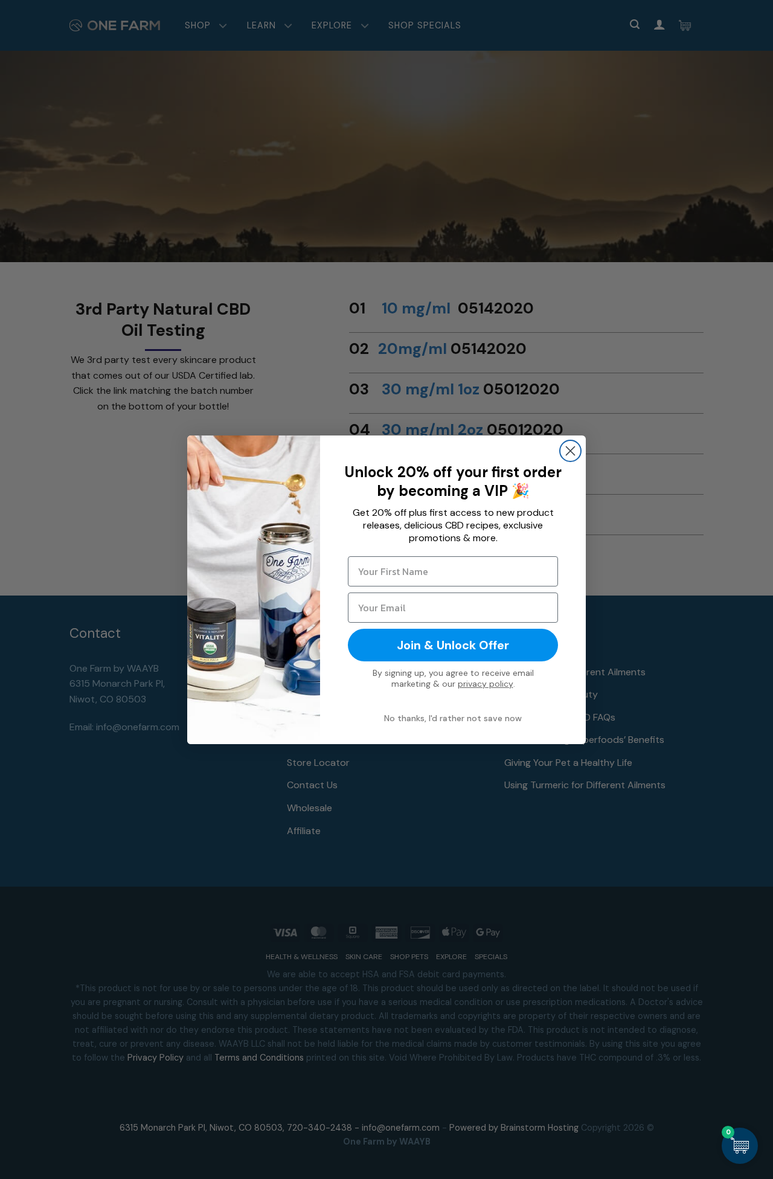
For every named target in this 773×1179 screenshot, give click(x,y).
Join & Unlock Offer (453, 645)
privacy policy (485, 683)
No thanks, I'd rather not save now (453, 718)
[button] (740, 1146)
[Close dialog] (570, 450)
